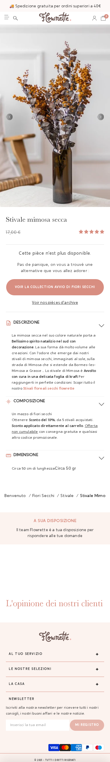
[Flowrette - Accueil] (55, 18)
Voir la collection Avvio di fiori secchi (55, 287)
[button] (15, 18)
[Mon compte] (94, 18)
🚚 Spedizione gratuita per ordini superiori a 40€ (55, 6)
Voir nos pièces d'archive (55, 303)
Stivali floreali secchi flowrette (48, 388)
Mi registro (87, 725)
